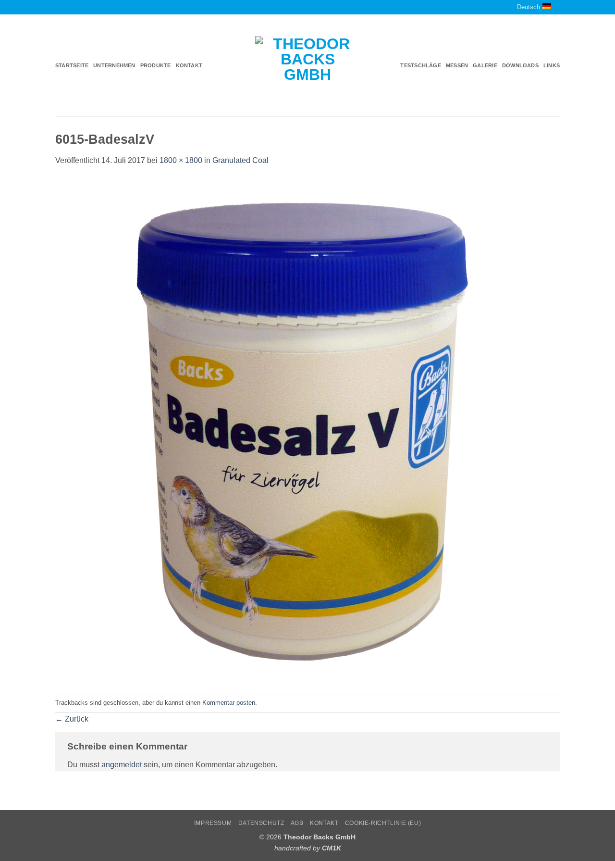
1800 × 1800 (181, 160)
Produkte (155, 65)
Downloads (520, 65)
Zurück (71, 719)
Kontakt (189, 65)
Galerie (485, 65)
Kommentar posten (228, 702)
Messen (457, 65)
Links (551, 65)
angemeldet (121, 765)
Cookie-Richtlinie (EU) (383, 823)
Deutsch (528, 7)
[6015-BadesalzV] (307, 430)
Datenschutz (261, 823)
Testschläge (420, 65)
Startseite (71, 65)
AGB (297, 823)
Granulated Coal (240, 160)
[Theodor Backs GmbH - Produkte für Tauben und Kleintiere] (307, 65)
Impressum (213, 823)
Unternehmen (114, 65)
